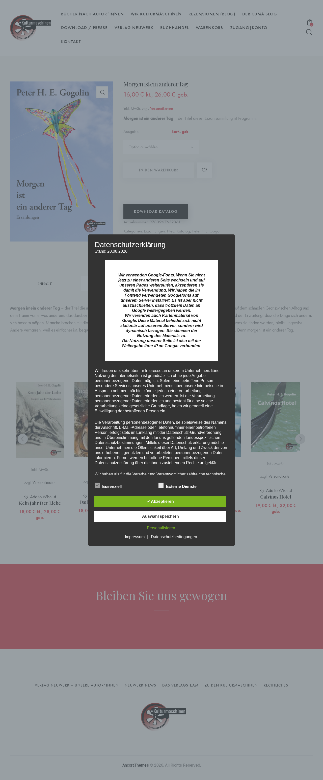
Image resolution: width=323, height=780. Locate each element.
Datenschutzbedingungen (174, 537)
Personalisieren (161, 528)
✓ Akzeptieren (160, 501)
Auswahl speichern (160, 516)
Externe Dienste (182, 486)
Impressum (135, 537)
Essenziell (112, 486)
